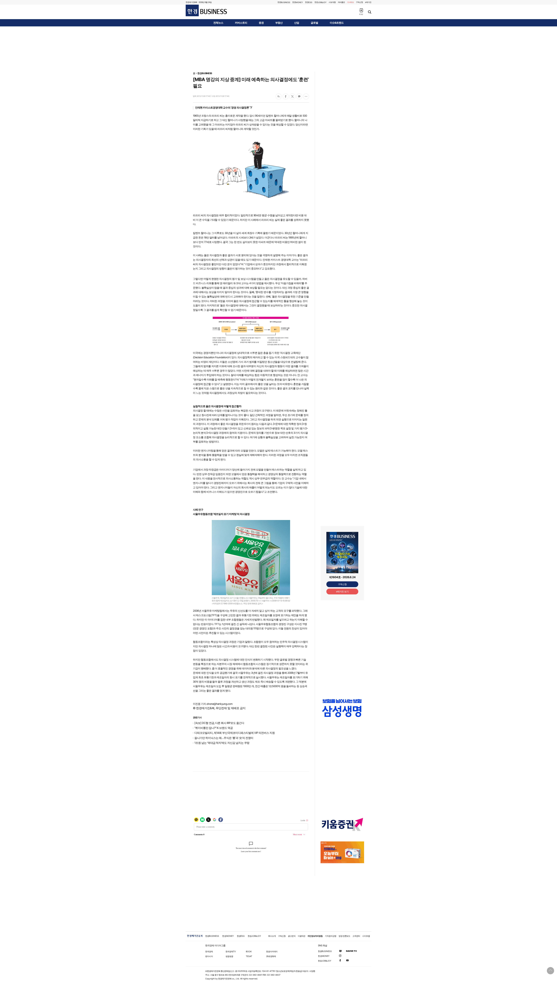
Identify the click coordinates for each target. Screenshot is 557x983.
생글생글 (229, 956)
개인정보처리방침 (315, 936)
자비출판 (341, 2)
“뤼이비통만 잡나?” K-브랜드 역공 (213, 728)
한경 (283, 2)
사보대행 (332, 2)
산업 (296, 22)
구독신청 (359, 2)
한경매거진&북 (191, 2)
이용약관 (301, 936)
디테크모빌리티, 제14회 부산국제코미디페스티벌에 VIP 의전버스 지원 (234, 733)
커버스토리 (241, 22)
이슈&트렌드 (337, 22)
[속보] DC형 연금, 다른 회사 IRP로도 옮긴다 (219, 723)
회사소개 (272, 936)
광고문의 (291, 936)
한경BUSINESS (204, 73)
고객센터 (356, 936)
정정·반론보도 (344, 936)
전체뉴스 (218, 22)
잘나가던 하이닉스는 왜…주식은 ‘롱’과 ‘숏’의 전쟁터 (223, 738)
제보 (350, 2)
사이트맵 (366, 936)
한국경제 (209, 951)
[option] (342, 710)
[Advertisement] (278, 49)
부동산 (279, 22)
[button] (361, 11)
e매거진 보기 (342, 591)
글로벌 (314, 22)
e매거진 (368, 2)
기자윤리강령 (330, 936)
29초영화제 (271, 956)
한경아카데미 (271, 951)
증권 (261, 22)
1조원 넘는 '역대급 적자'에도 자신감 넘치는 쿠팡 (221, 743)
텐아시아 (209, 956)
